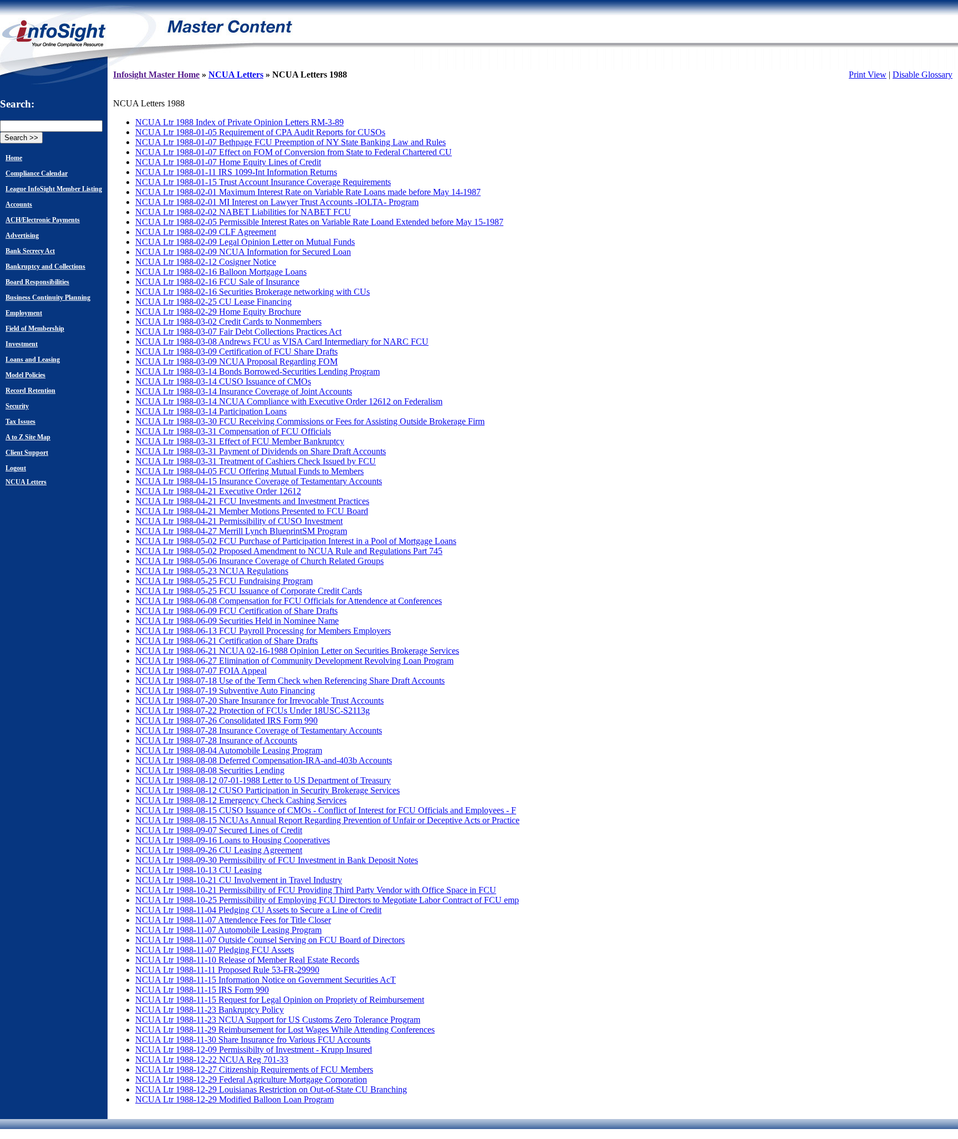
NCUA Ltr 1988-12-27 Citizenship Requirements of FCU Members (254, 1069)
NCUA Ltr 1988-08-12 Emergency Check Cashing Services (240, 800)
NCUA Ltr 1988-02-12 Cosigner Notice (205, 261)
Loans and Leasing (33, 359)
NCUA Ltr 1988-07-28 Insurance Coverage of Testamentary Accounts (258, 730)
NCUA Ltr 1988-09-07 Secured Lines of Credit (218, 830)
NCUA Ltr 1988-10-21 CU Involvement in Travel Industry (238, 880)
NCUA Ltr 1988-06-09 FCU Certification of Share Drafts (236, 610)
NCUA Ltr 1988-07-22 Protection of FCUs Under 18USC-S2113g (252, 710)
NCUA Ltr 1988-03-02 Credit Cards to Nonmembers (228, 321)
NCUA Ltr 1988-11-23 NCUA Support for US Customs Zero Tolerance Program (277, 1019)
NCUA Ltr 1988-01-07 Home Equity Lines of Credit (228, 162)
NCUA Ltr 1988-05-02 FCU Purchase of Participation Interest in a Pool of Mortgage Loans (295, 541)
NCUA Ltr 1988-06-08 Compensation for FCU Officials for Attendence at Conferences (288, 601)
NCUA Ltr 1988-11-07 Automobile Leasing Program (228, 930)
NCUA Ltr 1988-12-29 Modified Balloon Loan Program (234, 1099)
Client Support (27, 452)
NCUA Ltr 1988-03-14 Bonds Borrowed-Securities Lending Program (257, 371)
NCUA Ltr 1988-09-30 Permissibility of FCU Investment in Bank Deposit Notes (276, 860)
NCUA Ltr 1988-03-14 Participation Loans (211, 411)
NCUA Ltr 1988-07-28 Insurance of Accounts (216, 740)
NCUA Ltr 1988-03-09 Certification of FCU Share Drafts (236, 351)
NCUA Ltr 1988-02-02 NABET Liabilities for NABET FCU (243, 212)
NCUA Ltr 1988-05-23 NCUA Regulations (211, 571)
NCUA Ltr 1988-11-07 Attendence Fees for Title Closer (233, 920)
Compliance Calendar (37, 173)
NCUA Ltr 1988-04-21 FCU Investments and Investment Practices (252, 501)
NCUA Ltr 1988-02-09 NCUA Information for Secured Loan (243, 251)
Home (14, 158)
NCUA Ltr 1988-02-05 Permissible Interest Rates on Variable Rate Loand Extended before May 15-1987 (319, 222)
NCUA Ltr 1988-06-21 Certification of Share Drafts (226, 640)
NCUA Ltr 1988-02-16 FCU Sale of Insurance (217, 281)
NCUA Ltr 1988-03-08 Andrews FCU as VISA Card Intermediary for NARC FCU (282, 341)
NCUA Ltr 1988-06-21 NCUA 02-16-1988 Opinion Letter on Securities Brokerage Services (297, 650)
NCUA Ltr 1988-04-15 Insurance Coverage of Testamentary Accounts (258, 481)
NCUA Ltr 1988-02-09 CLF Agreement (205, 232)
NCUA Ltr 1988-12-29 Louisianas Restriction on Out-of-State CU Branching (271, 1089)
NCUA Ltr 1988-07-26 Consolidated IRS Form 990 (226, 720)
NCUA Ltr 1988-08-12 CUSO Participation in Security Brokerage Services (267, 790)
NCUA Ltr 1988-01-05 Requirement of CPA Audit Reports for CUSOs (260, 132)
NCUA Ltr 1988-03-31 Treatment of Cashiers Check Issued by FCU (255, 461)
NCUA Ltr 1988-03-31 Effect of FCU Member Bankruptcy (239, 441)
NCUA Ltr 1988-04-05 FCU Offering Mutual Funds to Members (249, 471)
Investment (22, 344)
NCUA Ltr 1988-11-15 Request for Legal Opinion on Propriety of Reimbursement (279, 999)
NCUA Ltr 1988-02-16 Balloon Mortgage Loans (221, 271)
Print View (867, 74)
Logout (16, 468)
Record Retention (30, 390)
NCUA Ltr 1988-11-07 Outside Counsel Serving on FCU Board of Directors (270, 940)
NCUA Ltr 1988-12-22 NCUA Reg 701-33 (211, 1059)
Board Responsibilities (37, 282)
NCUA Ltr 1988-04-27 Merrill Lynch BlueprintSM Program (241, 531)
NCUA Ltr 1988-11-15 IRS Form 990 (202, 989)
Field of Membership (35, 328)
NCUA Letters (26, 482)
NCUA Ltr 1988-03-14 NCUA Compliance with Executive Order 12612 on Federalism (288, 401)
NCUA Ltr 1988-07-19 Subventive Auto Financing (225, 690)
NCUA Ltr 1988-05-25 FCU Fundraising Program (224, 581)
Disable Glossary (922, 74)
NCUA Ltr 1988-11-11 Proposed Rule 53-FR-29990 (227, 969)
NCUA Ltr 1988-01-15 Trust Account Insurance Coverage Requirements (263, 182)
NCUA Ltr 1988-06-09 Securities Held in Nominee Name (237, 620)
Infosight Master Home (156, 74)
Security (17, 406)
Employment (24, 313)
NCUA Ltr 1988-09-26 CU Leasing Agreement (218, 850)
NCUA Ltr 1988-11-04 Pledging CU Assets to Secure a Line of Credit (258, 910)
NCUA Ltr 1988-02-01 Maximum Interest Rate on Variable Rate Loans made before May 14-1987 (308, 192)
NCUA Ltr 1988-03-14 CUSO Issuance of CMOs (223, 381)
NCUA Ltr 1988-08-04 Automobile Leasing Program (228, 750)
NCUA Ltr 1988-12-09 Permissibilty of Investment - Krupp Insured (253, 1049)
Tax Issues (20, 421)
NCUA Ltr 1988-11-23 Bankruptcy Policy (209, 1009)
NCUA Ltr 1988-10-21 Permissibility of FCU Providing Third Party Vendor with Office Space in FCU (315, 890)
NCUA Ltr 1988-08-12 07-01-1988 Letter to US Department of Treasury (263, 780)
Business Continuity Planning (48, 297)
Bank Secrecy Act (30, 251)
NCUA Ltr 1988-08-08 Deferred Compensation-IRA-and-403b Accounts (263, 760)
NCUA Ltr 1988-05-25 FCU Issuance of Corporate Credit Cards (248, 591)
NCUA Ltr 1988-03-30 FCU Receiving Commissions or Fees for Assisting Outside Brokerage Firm (310, 421)
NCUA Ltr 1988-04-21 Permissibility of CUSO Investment (239, 521)
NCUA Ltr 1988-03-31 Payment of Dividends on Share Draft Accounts (260, 451)
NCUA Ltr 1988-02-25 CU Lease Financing (213, 301)
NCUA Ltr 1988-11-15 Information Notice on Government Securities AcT (265, 979)
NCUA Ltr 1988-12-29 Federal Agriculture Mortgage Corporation (251, 1079)
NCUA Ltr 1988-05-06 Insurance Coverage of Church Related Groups (259, 561)
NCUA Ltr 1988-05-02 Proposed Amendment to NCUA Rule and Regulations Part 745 (288, 551)
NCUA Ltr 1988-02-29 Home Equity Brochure (218, 311)
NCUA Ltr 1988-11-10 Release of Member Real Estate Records (247, 959)
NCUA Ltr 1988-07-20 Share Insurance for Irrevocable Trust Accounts (259, 700)
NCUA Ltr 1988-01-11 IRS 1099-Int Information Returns (236, 172)
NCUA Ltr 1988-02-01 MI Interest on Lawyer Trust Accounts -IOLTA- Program (277, 202)
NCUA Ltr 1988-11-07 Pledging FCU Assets (214, 950)
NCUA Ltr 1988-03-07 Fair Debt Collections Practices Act (238, 331)
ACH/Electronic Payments (43, 220)
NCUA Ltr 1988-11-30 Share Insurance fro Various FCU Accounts (252, 1039)
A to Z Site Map (28, 437)
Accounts (19, 204)
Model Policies (25, 375)
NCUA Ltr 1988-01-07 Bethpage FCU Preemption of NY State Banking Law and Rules (290, 142)
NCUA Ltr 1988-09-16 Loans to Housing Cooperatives (232, 840)
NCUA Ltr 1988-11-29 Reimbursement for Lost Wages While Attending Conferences (285, 1029)
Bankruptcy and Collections (45, 266)
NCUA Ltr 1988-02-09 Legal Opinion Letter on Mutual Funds (245, 242)
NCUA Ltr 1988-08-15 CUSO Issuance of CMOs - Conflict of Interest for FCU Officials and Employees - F (325, 810)
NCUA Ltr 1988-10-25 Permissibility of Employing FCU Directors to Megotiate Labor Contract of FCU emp (327, 900)
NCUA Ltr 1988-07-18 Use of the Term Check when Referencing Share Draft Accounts (290, 680)
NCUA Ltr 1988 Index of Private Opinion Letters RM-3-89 (239, 122)
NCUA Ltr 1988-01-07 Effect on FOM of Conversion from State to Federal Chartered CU (293, 152)
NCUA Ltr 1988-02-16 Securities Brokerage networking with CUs (252, 291)
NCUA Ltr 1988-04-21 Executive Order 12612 (218, 491)
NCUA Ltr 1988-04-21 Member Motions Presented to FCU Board (251, 511)
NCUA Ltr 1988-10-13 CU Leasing (198, 870)
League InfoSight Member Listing (54, 189)
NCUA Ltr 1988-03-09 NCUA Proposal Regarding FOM (236, 361)
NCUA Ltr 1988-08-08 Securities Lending (209, 770)
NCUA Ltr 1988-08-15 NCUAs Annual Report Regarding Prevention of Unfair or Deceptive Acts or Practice (327, 820)
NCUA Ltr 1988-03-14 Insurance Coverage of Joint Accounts (243, 391)
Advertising (22, 235)
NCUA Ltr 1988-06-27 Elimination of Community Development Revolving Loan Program (294, 660)
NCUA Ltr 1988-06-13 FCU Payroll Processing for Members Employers (263, 630)
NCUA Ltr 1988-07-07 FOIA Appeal (201, 670)
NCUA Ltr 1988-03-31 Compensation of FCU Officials (233, 431)
